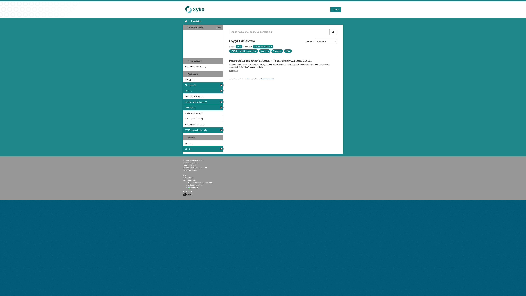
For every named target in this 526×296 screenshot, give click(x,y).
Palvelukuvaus (188, 178)
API (248, 78)
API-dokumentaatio (267, 78)
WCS (235, 71)
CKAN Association (195, 185)
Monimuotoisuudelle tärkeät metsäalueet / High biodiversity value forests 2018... (270, 61)
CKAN (187, 194)
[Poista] (240, 47)
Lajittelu (309, 41)
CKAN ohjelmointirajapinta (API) (200, 183)
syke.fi (185, 175)
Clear (219, 27)
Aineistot (335, 10)
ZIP (231, 71)
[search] (333, 32)
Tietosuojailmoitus (189, 180)
